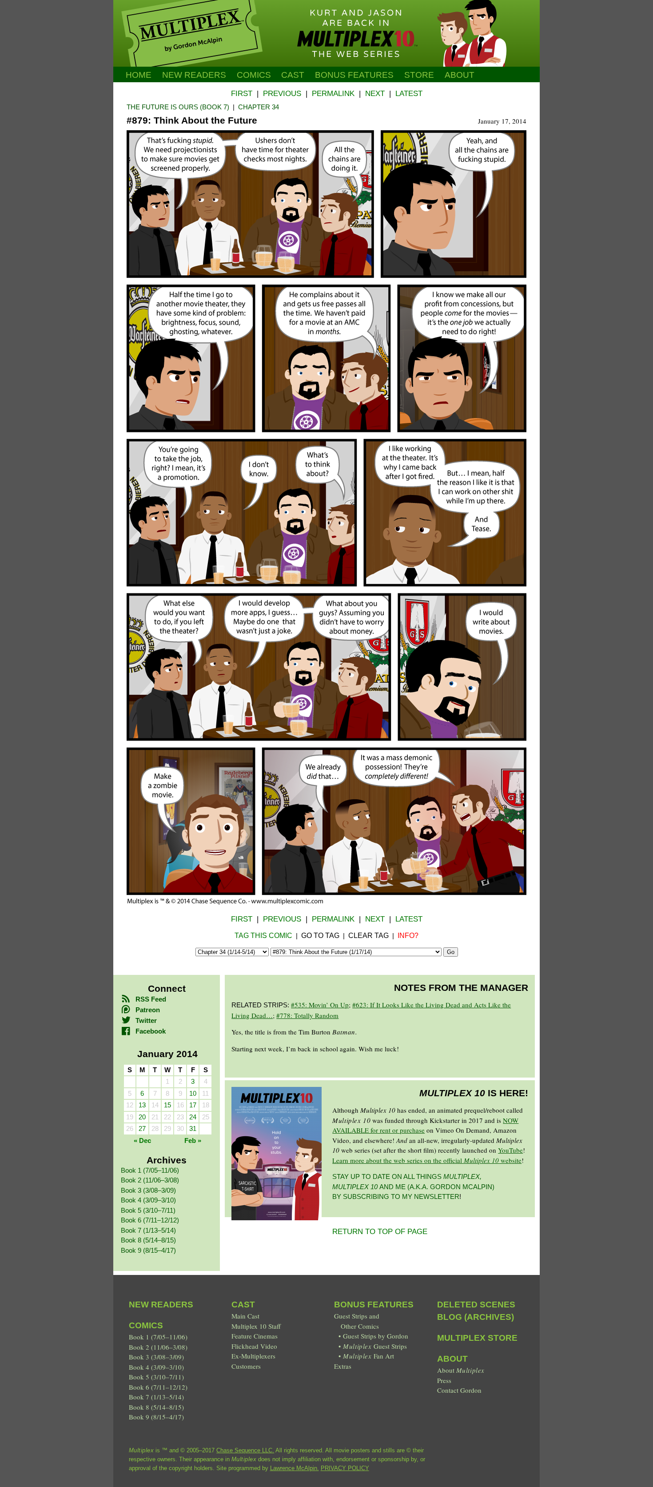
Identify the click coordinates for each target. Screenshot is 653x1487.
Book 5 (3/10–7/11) (148, 1210)
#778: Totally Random (307, 1015)
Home (138, 75)
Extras (342, 1366)
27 (142, 1128)
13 (142, 1105)
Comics (254, 75)
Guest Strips (374, 1346)
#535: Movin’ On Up (320, 1004)
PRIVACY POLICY (345, 1468)
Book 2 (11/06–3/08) (150, 1180)
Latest (408, 93)
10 (192, 1093)
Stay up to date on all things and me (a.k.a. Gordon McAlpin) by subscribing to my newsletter (413, 1186)
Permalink (333, 93)
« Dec (142, 1140)
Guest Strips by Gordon (375, 1335)
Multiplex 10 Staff (256, 1326)
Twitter (146, 1020)
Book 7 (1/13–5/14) (148, 1230)
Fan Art (368, 1355)
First (241, 93)
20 (142, 1117)
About (459, 75)
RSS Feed (150, 999)
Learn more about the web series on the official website (427, 1160)
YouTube (510, 1150)
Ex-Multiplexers (253, 1355)
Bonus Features (374, 1304)
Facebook (150, 1031)
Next (375, 93)
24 (192, 1117)
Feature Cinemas (254, 1335)
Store (419, 75)
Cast (292, 75)
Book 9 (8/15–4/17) (148, 1250)
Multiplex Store (477, 1338)
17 (192, 1105)
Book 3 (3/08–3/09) (148, 1190)
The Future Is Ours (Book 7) (178, 107)
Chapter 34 (258, 107)
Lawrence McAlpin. (294, 1468)
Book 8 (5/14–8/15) (148, 1240)
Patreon (147, 1010)
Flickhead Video (254, 1346)
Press (444, 1380)
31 (192, 1128)
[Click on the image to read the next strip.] (326, 902)
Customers (246, 1366)
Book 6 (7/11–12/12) (150, 1220)
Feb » (192, 1140)
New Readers (194, 75)
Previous (282, 93)
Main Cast (245, 1315)
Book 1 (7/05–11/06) (150, 1170)
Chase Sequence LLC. (245, 1450)
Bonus (354, 75)
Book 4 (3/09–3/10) (148, 1200)
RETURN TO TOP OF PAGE (379, 1231)
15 (167, 1105)
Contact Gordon (459, 1390)
